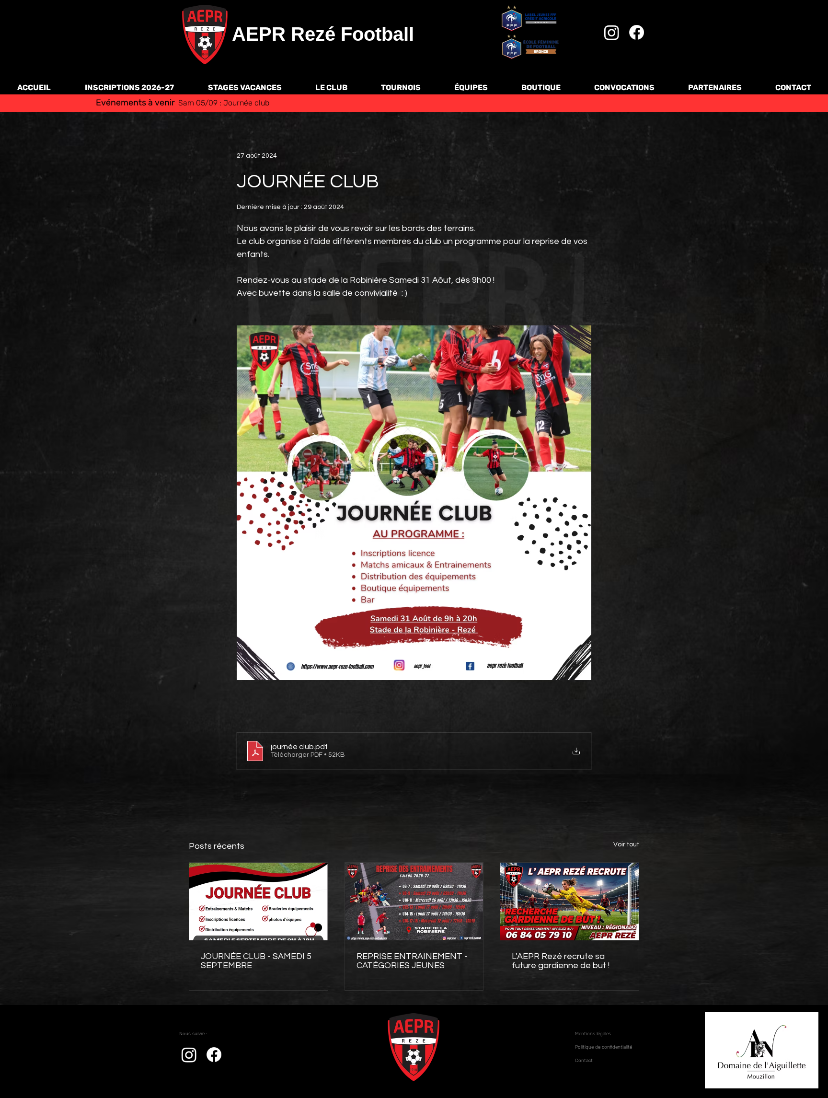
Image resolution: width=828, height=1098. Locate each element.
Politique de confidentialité (603, 1047)
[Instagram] (611, 32)
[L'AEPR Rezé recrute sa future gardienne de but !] (569, 901)
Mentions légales (593, 1034)
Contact (584, 1060)
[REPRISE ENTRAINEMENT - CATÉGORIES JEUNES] (414, 901)
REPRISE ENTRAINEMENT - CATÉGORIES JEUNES (412, 961)
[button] (331, 87)
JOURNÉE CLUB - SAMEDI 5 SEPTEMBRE (256, 961)
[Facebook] (636, 32)
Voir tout (626, 844)
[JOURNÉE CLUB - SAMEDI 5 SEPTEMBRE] (258, 901)
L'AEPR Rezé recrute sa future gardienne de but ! (561, 961)
